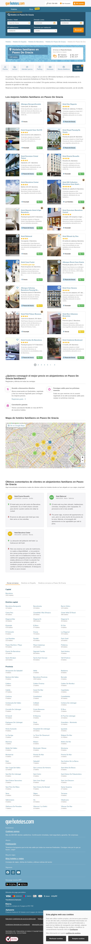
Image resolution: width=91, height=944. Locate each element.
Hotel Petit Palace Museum (31, 314)
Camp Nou (9, 612)
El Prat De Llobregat (68, 716)
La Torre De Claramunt (41, 735)
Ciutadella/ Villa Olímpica (42, 612)
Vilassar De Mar (66, 806)
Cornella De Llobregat (13, 709)
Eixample (9, 625)
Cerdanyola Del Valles (13, 703)
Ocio (31, 9)
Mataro (35, 742)
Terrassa (64, 793)
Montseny (64, 748)
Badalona (64, 671)
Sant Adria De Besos (68, 768)
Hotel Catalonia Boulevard (72, 340)
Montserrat (9, 754)
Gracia (35, 632)
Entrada (39, 20)
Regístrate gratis (17, 399)
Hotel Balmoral (26, 236)
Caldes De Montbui (67, 683)
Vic (34, 800)
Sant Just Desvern (67, 780)
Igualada (64, 729)
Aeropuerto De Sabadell (14, 671)
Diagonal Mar (10, 619)
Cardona (9, 696)
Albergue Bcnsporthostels (31, 104)
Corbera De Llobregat (68, 703)
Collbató (36, 703)
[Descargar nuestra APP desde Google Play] (11, 884)
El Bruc (63, 709)
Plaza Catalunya (39, 645)
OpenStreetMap (77, 467)
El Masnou (37, 716)
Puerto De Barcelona (13, 651)
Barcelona (9, 593)
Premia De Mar (66, 754)
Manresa (9, 742)
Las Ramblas (10, 638)
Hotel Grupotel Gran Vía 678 (31, 130)
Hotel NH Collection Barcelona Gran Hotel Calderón (71, 184)
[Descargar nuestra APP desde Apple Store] (23, 884)
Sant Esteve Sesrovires (14, 780)
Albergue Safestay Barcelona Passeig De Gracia (29, 290)
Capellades (65, 690)
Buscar (78, 30)
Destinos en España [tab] (28, 583)
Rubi (7, 761)
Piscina (5, 69)
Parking (39, 69)
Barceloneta (37, 606)
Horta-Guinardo (11, 729)
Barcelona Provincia (40, 677)
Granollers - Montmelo (69, 722)
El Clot (63, 625)
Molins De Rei (66, 742)
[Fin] (54, 364)
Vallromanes (10, 800)
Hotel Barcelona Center (30, 182)
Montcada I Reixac (39, 748)
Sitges (35, 793)
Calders (8, 683)
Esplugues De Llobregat (14, 722)
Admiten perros (27, 69)
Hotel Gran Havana (70, 288)
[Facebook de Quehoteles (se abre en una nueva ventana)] (8, 872)
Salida (65, 20)
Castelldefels (65, 696)
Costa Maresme (39, 709)
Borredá (64, 677)
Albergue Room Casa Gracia (73, 262)
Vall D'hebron (65, 658)
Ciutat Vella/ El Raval (68, 612)
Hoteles (8, 42)
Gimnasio (50, 69)
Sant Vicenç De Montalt (41, 787)
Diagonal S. (65, 619)
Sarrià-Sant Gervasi (40, 658)
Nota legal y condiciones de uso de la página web (21, 919)
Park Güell (64, 638)
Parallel (36, 638)
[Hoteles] (15, 3)
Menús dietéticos (64, 69)
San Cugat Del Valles (13, 768)
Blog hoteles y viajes (15, 858)
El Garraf (9, 716)
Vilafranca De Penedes (14, 806)
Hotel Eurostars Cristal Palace (29, 157)
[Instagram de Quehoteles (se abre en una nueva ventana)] (13, 872)
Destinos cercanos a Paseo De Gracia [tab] (52, 583)
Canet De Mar (38, 690)
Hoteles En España (19, 42)
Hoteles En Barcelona (36, 42)
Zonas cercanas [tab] (13, 583)
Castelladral (37, 696)
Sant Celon (37, 774)
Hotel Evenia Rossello (71, 156)
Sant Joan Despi (39, 780)
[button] (79, 3)
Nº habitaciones (12, 27)
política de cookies (73, 933)
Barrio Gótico (65, 606)
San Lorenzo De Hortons (42, 768)
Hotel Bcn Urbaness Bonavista (70, 315)
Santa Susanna (66, 787)
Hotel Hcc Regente (70, 104)
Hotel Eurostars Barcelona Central (72, 211)
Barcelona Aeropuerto (13, 606)
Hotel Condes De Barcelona (31, 340)
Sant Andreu (65, 651)
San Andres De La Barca (69, 761)
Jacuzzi (14, 69)
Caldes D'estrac (38, 683)
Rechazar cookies (56, 938)
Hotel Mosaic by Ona (70, 236)
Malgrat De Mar (66, 735)
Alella (35, 671)
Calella (8, 690)
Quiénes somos (12, 831)
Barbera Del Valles (12, 677)
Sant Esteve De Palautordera (71, 774)
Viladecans (65, 800)
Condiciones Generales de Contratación (18, 924)
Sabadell (36, 761)
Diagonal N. (37, 619)
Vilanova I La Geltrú (40, 806)
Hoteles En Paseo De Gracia (56, 42)
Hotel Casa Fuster (28, 262)
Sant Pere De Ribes (12, 787)
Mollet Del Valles (11, 748)
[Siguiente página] (50, 364)
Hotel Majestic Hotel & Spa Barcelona (31, 211)
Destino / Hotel (12, 20)
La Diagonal (65, 632)
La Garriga (9, 735)
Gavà (35, 722)
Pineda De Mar (38, 754)
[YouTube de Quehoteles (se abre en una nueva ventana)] (18, 872)
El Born (35, 625)
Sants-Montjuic (11, 658)
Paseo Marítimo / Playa (14, 645)
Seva (7, 793)
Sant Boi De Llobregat (13, 774)
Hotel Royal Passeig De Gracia (71, 131)
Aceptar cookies (78, 938)
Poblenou (64, 645)
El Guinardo (10, 632)
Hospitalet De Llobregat (41, 729)
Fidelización (11, 844)
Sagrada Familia (39, 651)
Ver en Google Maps (17, 425)
